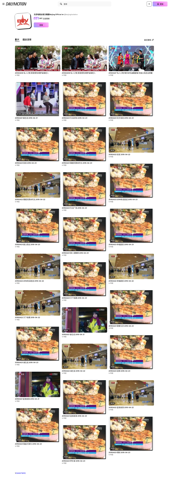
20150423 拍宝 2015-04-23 (25, 163)
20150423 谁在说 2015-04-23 (26, 363)
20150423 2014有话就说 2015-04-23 (123, 200)
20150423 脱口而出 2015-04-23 (27, 245)
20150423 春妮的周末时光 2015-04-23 (77, 163)
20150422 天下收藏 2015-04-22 (27, 318)
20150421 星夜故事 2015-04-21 (27, 399)
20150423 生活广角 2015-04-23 (74, 208)
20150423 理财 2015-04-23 (119, 453)
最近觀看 (147, 40)
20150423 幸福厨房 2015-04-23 (121, 245)
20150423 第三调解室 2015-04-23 (75, 253)
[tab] (17, 39)
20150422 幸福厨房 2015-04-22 (121, 281)
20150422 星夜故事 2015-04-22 (121, 408)
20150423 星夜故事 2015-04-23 (74, 416)
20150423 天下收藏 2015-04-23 (74, 298)
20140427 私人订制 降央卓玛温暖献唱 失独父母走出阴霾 (130, 73)
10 (25, 473)
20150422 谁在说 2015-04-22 (73, 371)
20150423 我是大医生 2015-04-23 (28, 444)
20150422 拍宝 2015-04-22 (119, 155)
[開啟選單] (3, 3)
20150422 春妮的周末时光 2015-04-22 (30, 200)
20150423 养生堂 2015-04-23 (73, 461)
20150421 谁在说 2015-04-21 (26, 118)
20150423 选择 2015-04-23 (119, 371)
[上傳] (149, 3)
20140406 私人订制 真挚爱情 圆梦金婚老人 (32, 73)
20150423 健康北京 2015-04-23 (121, 326)
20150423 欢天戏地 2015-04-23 (121, 118)
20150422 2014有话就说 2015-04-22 (29, 281)
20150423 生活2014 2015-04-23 (74, 118)
